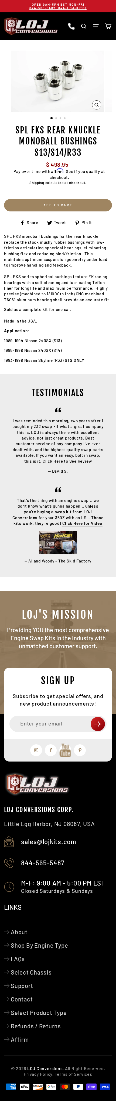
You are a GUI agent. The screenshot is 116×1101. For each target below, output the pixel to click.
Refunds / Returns (36, 1025)
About (19, 931)
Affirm (20, 1039)
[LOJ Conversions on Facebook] (51, 750)
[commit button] (98, 724)
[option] (58, 6)
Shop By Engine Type (39, 945)
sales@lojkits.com (48, 841)
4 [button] (65, 118)
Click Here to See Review (67, 461)
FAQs (18, 958)
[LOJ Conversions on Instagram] (36, 750)
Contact (22, 999)
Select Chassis (31, 972)
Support (22, 985)
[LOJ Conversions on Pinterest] (80, 750)
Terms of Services (73, 1074)
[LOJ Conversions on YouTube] (65, 750)
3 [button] (61, 118)
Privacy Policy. (38, 1074)
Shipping (36, 182)
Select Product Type (39, 1012)
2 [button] (56, 118)
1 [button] (51, 118)
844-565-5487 (42, 863)
